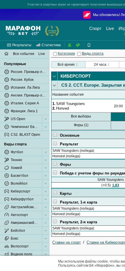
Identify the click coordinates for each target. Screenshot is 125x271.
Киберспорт (75, 76)
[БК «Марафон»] (23, 30)
